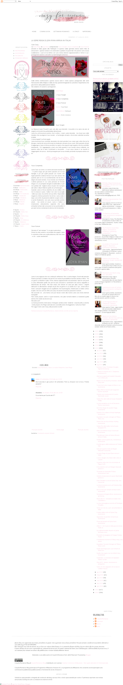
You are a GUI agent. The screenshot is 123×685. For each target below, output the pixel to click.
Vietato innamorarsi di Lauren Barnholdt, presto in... (109, 477)
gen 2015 (100, 586)
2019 (97, 337)
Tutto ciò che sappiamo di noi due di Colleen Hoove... (108, 567)
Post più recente (37, 430)
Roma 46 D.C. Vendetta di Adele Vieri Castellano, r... (109, 499)
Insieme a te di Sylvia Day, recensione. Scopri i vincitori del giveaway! (112, 260)
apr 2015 (100, 578)
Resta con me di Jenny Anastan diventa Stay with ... (109, 381)
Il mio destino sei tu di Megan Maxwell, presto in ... (109, 467)
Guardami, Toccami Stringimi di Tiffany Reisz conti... (109, 545)
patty (98, 626)
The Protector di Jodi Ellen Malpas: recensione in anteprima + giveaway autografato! (110, 230)
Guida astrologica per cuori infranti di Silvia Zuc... (108, 549)
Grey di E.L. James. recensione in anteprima (107, 563)
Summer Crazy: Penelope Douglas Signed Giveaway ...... (107, 368)
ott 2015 (100, 356)
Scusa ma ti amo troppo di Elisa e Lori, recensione (109, 386)
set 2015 (100, 359)
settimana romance (61, 31)
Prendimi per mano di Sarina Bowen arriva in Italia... (108, 436)
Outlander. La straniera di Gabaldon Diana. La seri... (108, 558)
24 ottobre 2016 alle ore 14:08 (52, 393)
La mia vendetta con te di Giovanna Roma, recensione (108, 404)
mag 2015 (100, 575)
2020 (97, 334)
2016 (97, 345)
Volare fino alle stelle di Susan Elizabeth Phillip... (109, 399)
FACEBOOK (19, 56)
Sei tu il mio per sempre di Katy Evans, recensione (109, 490)
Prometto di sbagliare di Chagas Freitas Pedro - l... (109, 536)
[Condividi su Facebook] (46, 365)
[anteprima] (108, 140)
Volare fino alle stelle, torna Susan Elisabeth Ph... (107, 427)
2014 (97, 590)
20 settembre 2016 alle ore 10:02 (51, 379)
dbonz (99, 624)
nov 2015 (100, 353)
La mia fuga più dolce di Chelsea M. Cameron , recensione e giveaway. (109, 303)
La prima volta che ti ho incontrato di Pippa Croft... (108, 463)
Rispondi (38, 386)
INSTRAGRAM (20, 51)
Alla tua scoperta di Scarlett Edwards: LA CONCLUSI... (109, 377)
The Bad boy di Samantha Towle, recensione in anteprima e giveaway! (112, 215)
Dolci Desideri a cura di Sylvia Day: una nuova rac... (109, 481)
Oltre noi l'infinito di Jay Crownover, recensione (108, 431)
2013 (97, 592)
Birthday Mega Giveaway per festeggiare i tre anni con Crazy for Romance (112, 184)
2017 (97, 342)
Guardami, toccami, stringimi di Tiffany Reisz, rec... (108, 418)
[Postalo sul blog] (42, 365)
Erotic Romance (42, 367)
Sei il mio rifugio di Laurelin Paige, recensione (107, 408)
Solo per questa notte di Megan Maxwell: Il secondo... (107, 449)
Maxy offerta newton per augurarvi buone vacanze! (108, 390)
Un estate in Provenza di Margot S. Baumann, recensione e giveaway (110, 245)
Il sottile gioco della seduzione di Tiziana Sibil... (109, 445)
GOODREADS (19, 53)
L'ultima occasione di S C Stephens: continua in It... (108, 372)
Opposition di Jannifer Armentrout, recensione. (107, 517)
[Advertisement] (60, 348)
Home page (60, 430)
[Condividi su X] (44, 365)
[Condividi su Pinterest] (47, 365)
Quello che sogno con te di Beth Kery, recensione (108, 554)
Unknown (100, 621)
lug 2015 (100, 364)
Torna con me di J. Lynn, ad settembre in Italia (109, 508)
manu (37, 379)
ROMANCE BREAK (21, 58)
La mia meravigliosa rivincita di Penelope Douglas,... (109, 504)
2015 (97, 348)
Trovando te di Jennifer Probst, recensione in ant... (106, 472)
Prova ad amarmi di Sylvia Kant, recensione (107, 522)
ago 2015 (100, 362)
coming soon (45, 31)
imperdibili (87, 31)
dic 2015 (100, 350)
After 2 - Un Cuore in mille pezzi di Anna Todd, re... (109, 527)
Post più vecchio (83, 430)
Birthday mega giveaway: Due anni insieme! (112, 200)
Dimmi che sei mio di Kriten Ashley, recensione (108, 422)
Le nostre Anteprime (58, 367)
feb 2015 (100, 583)
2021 (97, 331)
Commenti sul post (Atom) (45, 433)
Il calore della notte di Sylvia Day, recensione (107, 513)
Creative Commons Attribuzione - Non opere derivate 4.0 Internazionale (85, 663)
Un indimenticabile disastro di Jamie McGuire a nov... (108, 531)
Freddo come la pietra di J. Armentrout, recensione (109, 440)
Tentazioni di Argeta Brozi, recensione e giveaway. (109, 495)
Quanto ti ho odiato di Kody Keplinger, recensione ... (109, 413)
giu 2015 (100, 572)
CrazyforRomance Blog (38, 663)
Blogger (88, 655)
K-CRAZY (76, 31)
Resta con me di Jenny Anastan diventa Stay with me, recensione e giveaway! (112, 317)
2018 (97, 340)
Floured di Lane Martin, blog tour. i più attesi (111, 273)
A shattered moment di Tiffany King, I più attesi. (110, 540)
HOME (34, 31)
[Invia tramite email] (41, 365)
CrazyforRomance (102, 619)
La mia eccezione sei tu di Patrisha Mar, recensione (109, 486)
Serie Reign (68, 367)
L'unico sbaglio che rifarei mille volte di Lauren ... (109, 458)
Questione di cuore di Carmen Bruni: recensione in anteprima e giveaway (112, 289)
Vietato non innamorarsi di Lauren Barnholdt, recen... (107, 395)
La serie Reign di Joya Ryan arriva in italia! (108, 454)
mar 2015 (100, 580)
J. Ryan (50, 367)
